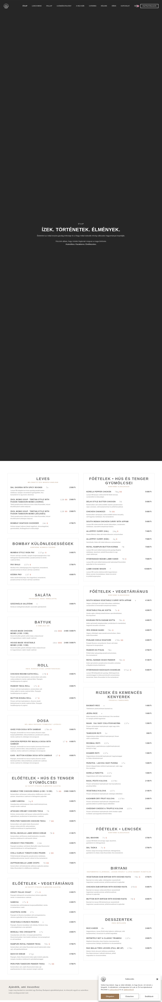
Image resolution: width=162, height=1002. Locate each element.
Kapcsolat (125, 6)
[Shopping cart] (137, 6)
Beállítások (149, 996)
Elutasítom (129, 996)
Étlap (25, 6)
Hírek (114, 6)
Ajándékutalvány (64, 6)
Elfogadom (110, 996)
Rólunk (104, 6)
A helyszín (80, 6)
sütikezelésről (114, 990)
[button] (157, 979)
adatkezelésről (129, 990)
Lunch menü (37, 6)
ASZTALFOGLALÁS (149, 6)
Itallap (49, 6)
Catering (92, 6)
